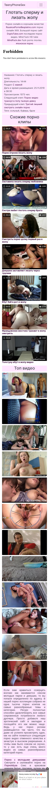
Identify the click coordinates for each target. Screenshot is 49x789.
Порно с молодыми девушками (24, 759)
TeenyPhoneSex (14, 4)
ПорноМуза (10, 765)
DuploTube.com (15, 33)
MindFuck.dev (14, 40)
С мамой (17, 84)
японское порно (24, 43)
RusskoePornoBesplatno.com (21, 27)
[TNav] (41, 5)
